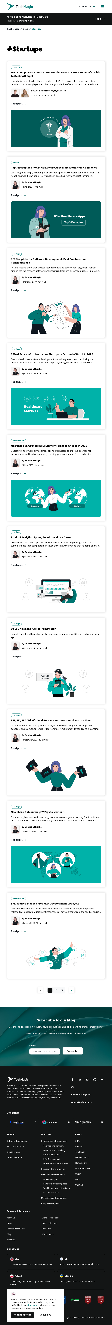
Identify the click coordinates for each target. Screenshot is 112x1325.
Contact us (85, 6)
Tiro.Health (80, 1152)
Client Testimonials (50, 1217)
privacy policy (32, 1305)
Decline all (45, 1314)
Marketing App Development (54, 1198)
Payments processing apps (55, 1183)
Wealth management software (56, 1188)
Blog (25, 29)
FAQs (9, 1223)
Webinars (11, 1239)
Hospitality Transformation (53, 1169)
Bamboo (79, 1146)
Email (32, 1045)
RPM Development (51, 1159)
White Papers (48, 1234)
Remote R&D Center (16, 1228)
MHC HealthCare (82, 1168)
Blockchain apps (50, 1179)
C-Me (77, 1141)
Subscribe (72, 1051)
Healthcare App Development (54, 1141)
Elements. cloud (82, 1157)
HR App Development (50, 1203)
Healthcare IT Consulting (54, 1150)
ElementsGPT (81, 1163)
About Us (11, 1217)
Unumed (79, 1185)
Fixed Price (46, 1228)
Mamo (78, 1179)
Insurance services (51, 1192)
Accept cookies (22, 1314)
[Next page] (71, 990)
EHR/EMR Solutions (52, 1154)
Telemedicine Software (53, 1146)
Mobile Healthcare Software (55, 1163)
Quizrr (78, 1174)
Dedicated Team (49, 1223)
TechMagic (13, 29)
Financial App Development (53, 1174)
